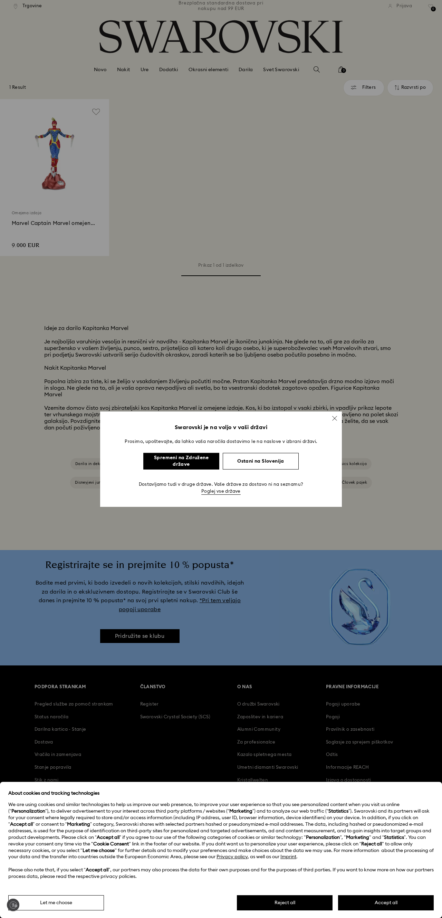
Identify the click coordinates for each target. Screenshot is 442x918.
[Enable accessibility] (13, 905)
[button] (334, 418)
